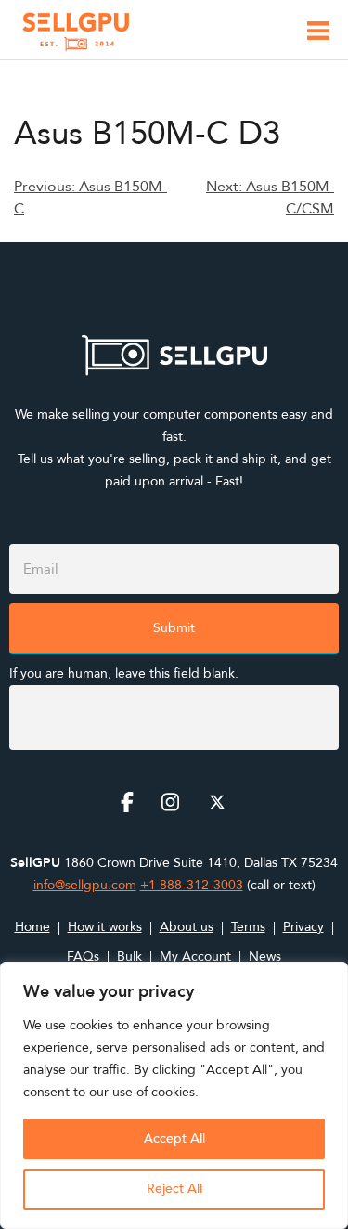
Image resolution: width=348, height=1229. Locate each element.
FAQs (83, 956)
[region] (174, 1095)
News (265, 956)
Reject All (174, 1188)
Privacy (303, 927)
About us (186, 927)
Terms (248, 927)
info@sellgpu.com (84, 885)
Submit (174, 628)
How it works (105, 927)
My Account (195, 956)
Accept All (174, 1138)
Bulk (129, 956)
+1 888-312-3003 (191, 885)
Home (32, 927)
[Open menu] (318, 33)
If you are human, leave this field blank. (123, 673)
